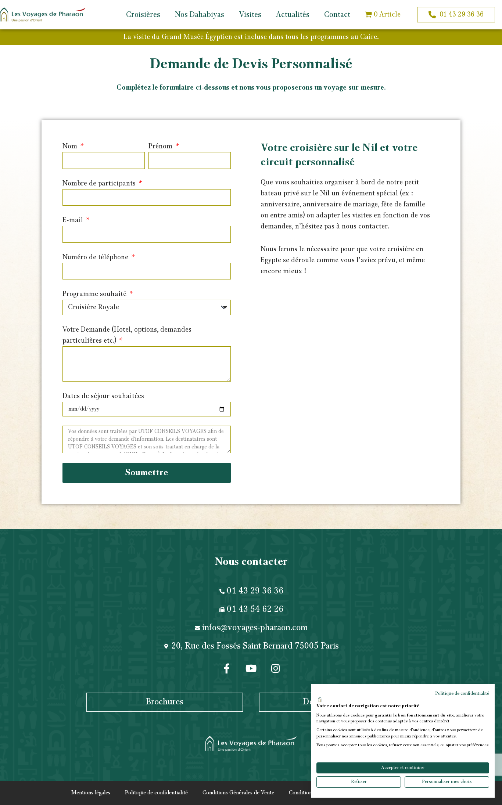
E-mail (73, 220)
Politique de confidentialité (156, 793)
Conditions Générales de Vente (238, 793)
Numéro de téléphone (96, 257)
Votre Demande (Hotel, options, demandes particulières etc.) (126, 335)
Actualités (292, 15)
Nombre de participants (99, 183)
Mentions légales (90, 793)
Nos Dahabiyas (199, 15)
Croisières (143, 15)
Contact (337, 15)
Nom (70, 146)
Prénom (161, 146)
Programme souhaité (95, 294)
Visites (250, 15)
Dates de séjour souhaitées (103, 396)
